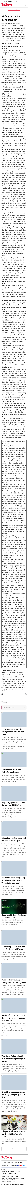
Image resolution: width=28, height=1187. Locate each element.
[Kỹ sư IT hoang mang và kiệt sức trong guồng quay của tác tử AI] (14, 1082)
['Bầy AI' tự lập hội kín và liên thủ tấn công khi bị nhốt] (14, 793)
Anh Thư (4, 1035)
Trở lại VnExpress (5, 1162)
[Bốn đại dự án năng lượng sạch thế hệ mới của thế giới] (14, 828)
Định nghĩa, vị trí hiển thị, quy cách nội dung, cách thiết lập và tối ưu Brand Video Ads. (14, 1141)
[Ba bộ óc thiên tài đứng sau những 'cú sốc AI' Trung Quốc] (14, 970)
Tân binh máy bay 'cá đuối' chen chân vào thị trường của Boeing (13, 1058)
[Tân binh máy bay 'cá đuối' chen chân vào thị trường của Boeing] (14, 1046)
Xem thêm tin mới (14, 1149)
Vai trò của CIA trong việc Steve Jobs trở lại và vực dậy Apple (12, 731)
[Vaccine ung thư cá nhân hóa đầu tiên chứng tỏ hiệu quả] (14, 937)
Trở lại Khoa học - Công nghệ (2, 694)
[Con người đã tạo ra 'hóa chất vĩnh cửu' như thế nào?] (14, 759)
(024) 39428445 (11, 1180)
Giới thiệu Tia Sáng (17, 1162)
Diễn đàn (4, 9)
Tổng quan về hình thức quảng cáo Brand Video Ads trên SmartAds (14, 1134)
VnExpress (4, 1)
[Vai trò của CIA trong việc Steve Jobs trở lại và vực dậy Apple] (14, 719)
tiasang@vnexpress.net (10, 1181)
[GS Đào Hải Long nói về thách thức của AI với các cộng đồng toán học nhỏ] (14, 1005)
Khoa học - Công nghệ (14, 9)
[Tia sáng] (6, 5)
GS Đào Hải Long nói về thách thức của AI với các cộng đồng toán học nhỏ (13, 1018)
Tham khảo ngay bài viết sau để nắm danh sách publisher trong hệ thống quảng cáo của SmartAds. (12, 922)
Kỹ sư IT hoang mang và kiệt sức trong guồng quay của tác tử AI (13, 1094)
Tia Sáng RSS (4, 1165)
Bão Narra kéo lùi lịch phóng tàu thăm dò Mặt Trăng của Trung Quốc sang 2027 (13, 880)
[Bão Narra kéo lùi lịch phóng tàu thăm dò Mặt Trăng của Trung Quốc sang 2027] (14, 868)
